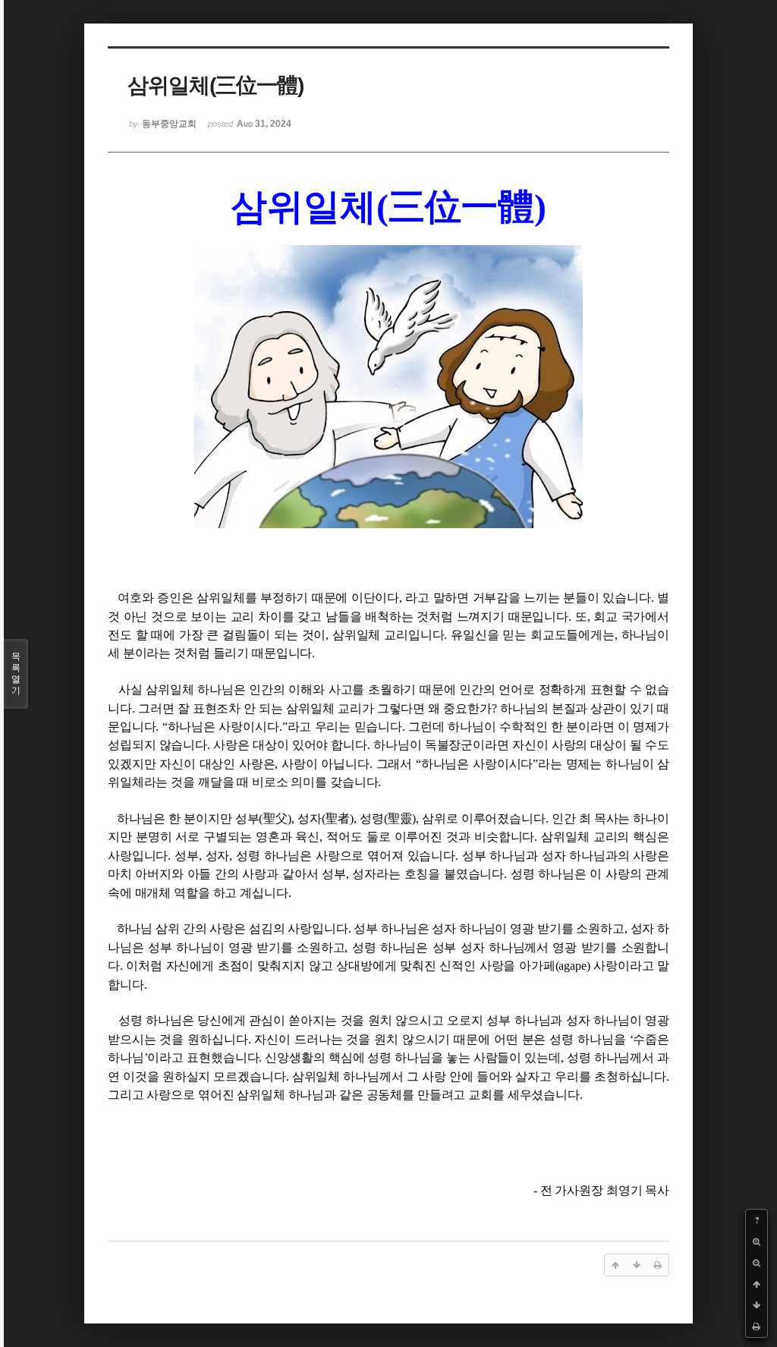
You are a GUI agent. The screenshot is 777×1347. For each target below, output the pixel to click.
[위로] (756, 1284)
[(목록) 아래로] (756, 1305)
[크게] (756, 1241)
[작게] (756, 1262)
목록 (15, 673)
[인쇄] (756, 1326)
